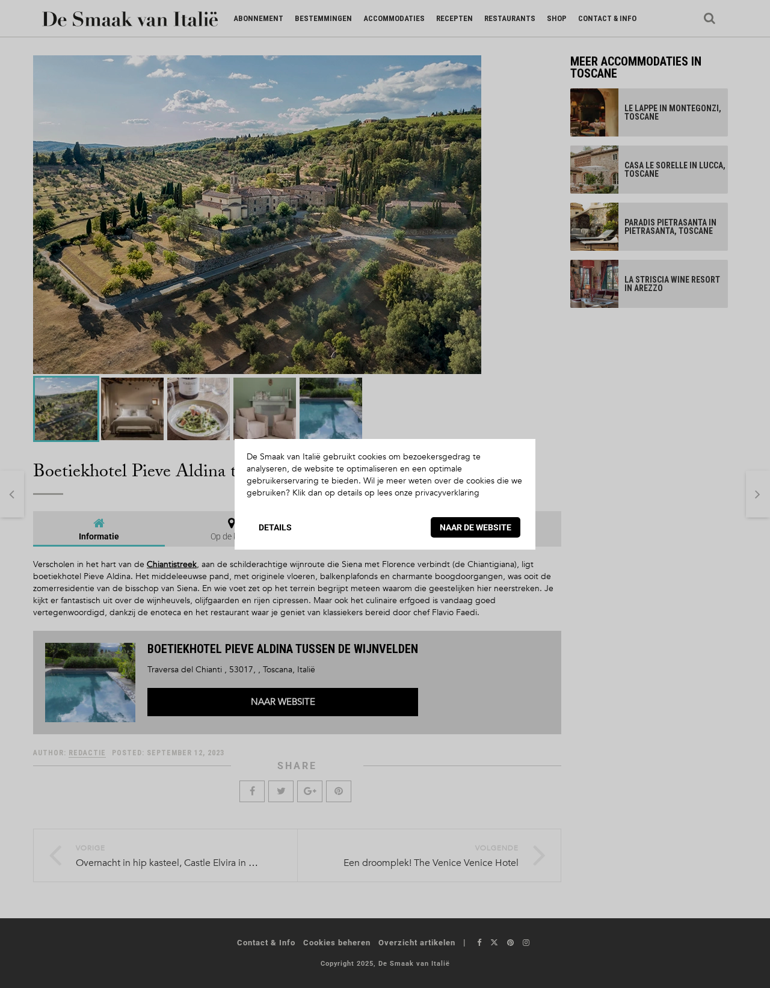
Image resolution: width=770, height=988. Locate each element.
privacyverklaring (447, 493)
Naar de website (475, 527)
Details (275, 527)
